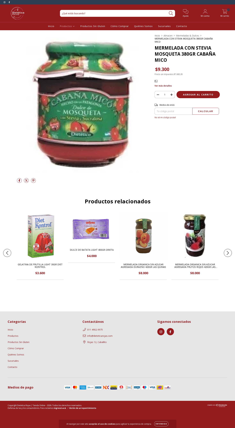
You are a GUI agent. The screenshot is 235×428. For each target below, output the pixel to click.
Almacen (168, 35)
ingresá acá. (60, 408)
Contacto (181, 26)
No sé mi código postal (165, 117)
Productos (66, 26)
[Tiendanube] (217, 406)
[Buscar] (171, 13)
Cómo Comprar (120, 26)
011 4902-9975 (95, 329)
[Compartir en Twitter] (26, 181)
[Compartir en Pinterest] (33, 181)
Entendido (161, 424)
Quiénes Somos (143, 26)
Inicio (51, 26)
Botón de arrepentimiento (82, 408)
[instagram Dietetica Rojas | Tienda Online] (4, 2)
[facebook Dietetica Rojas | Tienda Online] (9, 2)
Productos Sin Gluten (92, 26)
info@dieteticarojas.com (100, 335)
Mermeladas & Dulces (187, 35)
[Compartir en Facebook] (19, 181)
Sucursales (164, 26)
